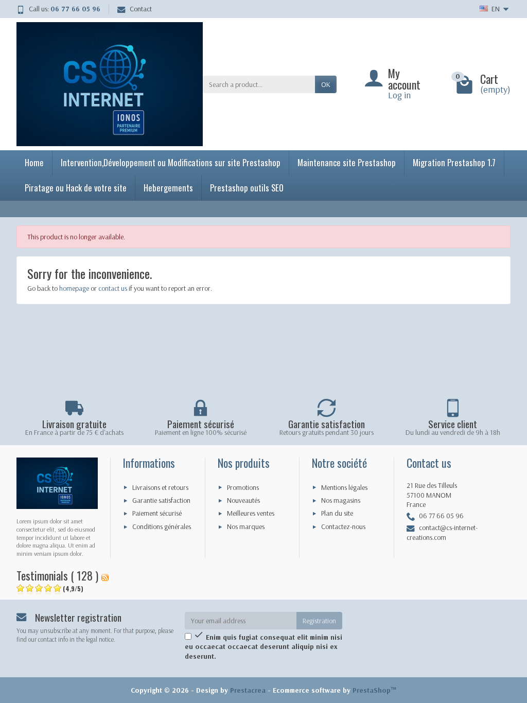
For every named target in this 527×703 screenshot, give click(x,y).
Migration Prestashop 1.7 (454, 162)
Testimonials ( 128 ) (57, 575)
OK (325, 84)
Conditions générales (161, 526)
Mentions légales (344, 487)
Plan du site (337, 513)
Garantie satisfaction (161, 500)
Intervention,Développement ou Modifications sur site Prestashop (170, 162)
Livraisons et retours (160, 487)
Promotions (243, 487)
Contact (141, 8)
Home (34, 162)
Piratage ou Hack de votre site (76, 187)
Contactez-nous (343, 526)
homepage (74, 288)
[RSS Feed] (105, 575)
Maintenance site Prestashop (346, 162)
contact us (112, 288)
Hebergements (168, 187)
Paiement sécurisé (157, 513)
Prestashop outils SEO (247, 187)
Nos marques (246, 526)
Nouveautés (243, 500)
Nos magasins (340, 500)
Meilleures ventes (250, 513)
